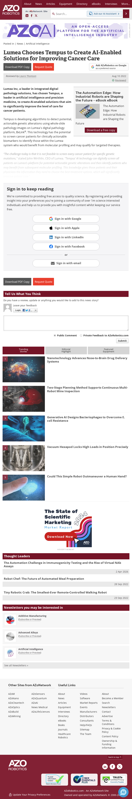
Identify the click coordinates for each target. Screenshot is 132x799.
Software (85, 698)
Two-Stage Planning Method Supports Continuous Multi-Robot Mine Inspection (87, 389)
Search (106, 702)
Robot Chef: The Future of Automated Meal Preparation (44, 579)
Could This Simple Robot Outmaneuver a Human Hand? (87, 476)
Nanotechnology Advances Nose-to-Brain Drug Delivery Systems (87, 359)
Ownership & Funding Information (109, 744)
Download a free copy (101, 130)
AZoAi (34, 702)
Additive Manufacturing (32, 615)
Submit (122, 340)
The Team (85, 734)
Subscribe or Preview (29, 619)
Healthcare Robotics (64, 735)
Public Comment (67, 335)
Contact (106, 711)
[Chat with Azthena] (123, 792)
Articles (62, 702)
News (20, 43)
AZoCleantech (16, 702)
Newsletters (109, 707)
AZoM (11, 693)
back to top (113, 757)
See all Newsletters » (16, 665)
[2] (24, 398)
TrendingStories (23, 350)
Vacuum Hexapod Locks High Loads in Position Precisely (87, 447)
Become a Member (113, 698)
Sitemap (84, 729)
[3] (24, 428)
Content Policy (110, 736)
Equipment (64, 707)
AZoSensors (38, 693)
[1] (24, 369)
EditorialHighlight (66, 350)
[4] (24, 457)
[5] (24, 487)
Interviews (64, 711)
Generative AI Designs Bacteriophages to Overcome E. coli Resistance (86, 419)
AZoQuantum (39, 698)
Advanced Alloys (28, 632)
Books (61, 725)
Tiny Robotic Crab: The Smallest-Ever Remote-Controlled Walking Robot (55, 592)
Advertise (107, 716)
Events (83, 707)
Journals (63, 729)
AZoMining (14, 716)
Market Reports (89, 702)
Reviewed (120, 80)
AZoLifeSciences (40, 711)
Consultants (87, 720)
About (61, 693)
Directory (63, 716)
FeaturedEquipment (108, 350)
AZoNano (13, 698)
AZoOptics (14, 707)
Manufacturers (88, 711)
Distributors (87, 716)
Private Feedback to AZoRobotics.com (106, 335)
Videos (83, 693)
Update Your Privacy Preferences (31, 794)
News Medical (39, 707)
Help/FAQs (86, 725)
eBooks (62, 720)
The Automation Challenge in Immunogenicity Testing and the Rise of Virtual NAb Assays (62, 564)
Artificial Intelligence (38, 43)
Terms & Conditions (108, 722)
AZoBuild (13, 711)
